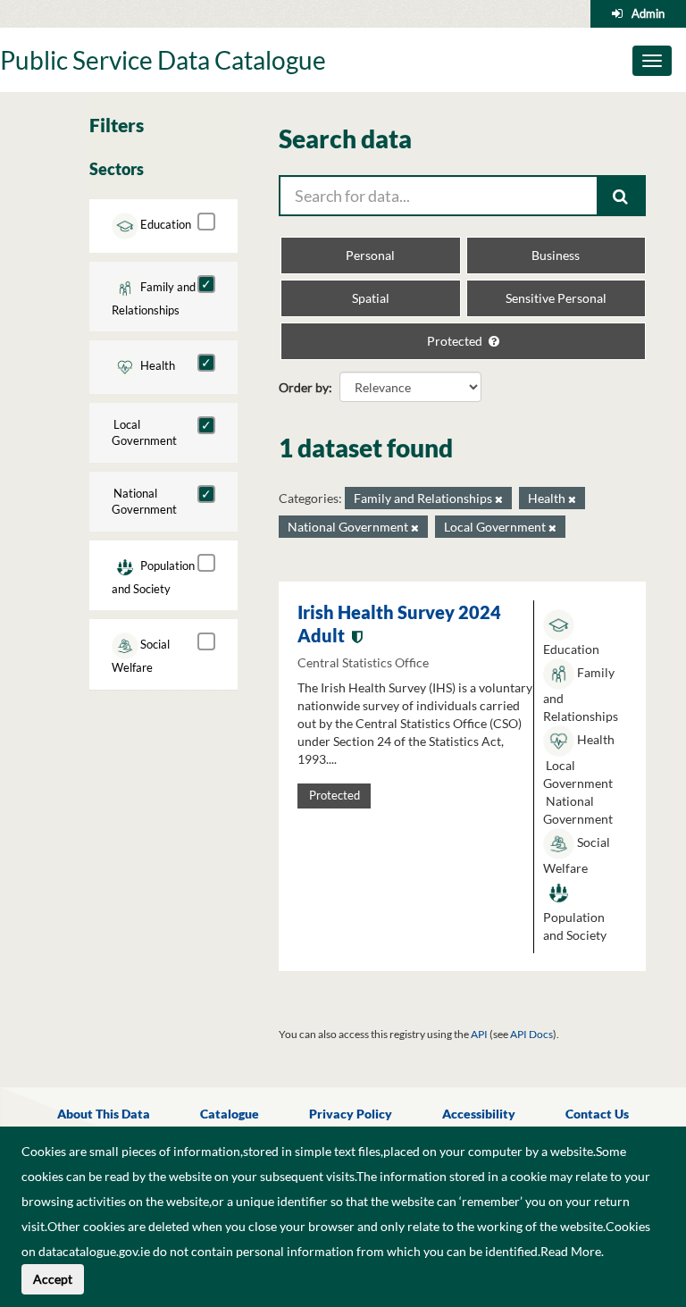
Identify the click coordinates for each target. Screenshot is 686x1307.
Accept (52, 1278)
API (479, 1034)
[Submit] (622, 195)
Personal (370, 255)
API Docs (531, 1034)
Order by (304, 387)
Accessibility (478, 1113)
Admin (648, 13)
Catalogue (229, 1113)
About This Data (103, 1113)
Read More (570, 1251)
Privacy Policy (350, 1113)
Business (555, 255)
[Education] (206, 221)
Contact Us (597, 1113)
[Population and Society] (206, 563)
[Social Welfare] (206, 641)
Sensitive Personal (556, 298)
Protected (456, 340)
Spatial (370, 298)
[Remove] (499, 499)
